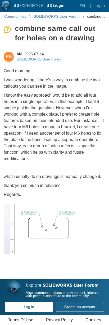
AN (19, 54)
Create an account (79, 307)
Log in (29, 307)
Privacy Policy (59, 320)
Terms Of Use (20, 320)
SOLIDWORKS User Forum (39, 59)
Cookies (93, 320)
